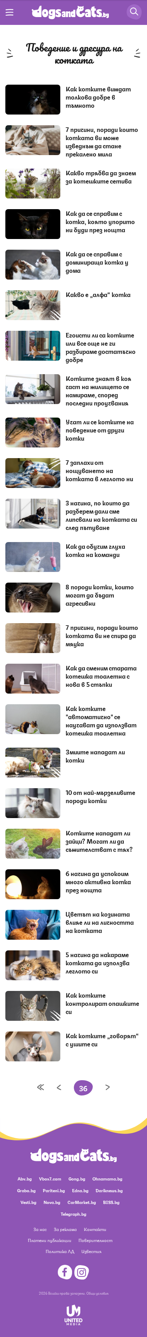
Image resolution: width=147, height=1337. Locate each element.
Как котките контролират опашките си (102, 1003)
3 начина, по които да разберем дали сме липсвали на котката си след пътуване (101, 514)
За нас (40, 1229)
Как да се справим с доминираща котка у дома (97, 261)
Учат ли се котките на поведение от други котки (100, 429)
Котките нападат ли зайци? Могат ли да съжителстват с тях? (99, 840)
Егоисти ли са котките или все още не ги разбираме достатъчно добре (101, 347)
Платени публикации (49, 1240)
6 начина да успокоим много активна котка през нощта (98, 881)
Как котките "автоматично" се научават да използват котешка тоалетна (101, 720)
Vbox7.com (50, 1179)
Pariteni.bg (54, 1190)
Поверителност (95, 1240)
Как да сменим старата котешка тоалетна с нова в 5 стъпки (101, 675)
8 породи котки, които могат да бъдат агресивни (100, 594)
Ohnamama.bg (107, 1179)
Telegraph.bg (73, 1214)
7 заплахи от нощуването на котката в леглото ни (99, 470)
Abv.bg (24, 1179)
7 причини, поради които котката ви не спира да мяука (102, 635)
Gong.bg (77, 1179)
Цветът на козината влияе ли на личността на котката (100, 921)
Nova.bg (52, 1202)
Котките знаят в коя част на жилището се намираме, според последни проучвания (98, 390)
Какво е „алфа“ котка (98, 294)
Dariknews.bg (109, 1190)
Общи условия (97, 1292)
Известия (91, 1251)
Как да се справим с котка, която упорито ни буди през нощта (100, 221)
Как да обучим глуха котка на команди (95, 550)
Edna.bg (80, 1190)
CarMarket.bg (81, 1202)
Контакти (95, 1229)
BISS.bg (111, 1202)
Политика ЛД (60, 1251)
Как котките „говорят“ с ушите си (102, 1039)
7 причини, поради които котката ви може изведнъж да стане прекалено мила (102, 141)
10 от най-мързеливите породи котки (100, 796)
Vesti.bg (28, 1202)
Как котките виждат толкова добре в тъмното (98, 96)
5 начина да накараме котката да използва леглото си (98, 962)
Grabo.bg (26, 1190)
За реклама (65, 1229)
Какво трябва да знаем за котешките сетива (101, 176)
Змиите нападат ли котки (95, 755)
